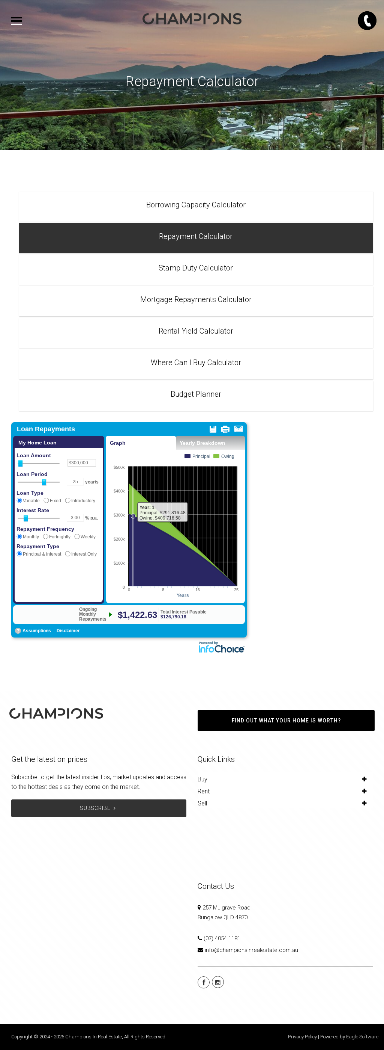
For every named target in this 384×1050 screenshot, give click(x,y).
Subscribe (95, 808)
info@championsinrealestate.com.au (251, 950)
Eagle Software (362, 1036)
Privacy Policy (302, 1036)
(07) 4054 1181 (222, 938)
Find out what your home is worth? (286, 721)
